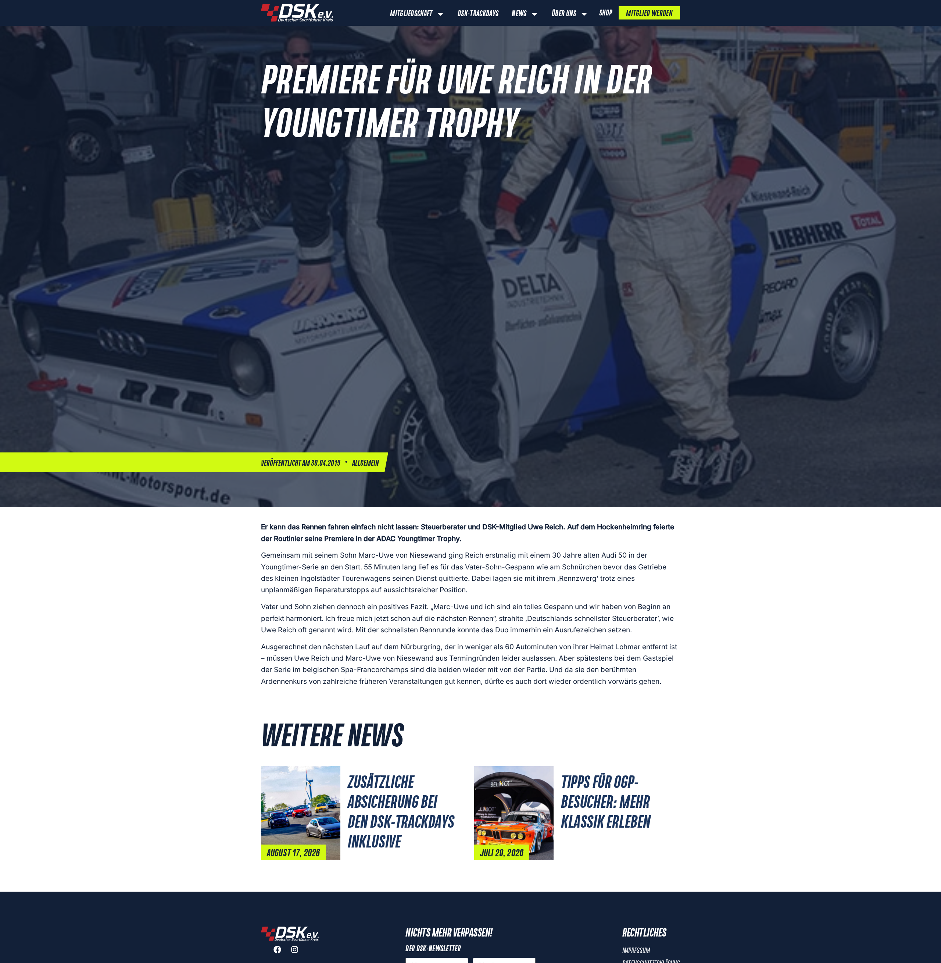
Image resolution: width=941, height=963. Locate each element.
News (519, 14)
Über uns (564, 14)
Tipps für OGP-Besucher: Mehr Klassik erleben (606, 803)
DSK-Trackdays (478, 14)
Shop (605, 13)
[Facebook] (281, 953)
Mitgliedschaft (411, 14)
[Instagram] (298, 953)
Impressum (636, 951)
